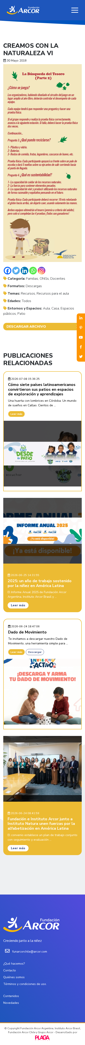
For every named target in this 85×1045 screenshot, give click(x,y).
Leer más (16, 414)
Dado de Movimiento (27, 632)
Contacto (9, 970)
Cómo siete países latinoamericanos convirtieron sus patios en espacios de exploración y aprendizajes (41, 389)
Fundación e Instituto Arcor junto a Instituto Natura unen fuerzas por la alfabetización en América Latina (41, 823)
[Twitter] (16, 270)
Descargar (35, 652)
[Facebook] (7, 270)
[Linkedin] (24, 270)
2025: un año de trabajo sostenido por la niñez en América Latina (39, 583)
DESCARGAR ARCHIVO (26, 326)
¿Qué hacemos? (14, 964)
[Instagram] (41, 270)
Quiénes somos (14, 977)
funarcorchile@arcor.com (29, 952)
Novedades (11, 1003)
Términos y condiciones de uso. (25, 984)
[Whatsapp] (33, 270)
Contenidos (11, 996)
